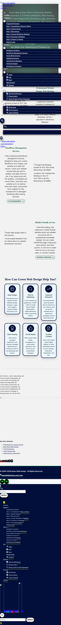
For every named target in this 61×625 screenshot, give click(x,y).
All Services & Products (13, 66)
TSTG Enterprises (8, 449)
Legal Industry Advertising (11, 453)
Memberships (10, 82)
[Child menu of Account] (4, 105)
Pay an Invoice (13, 110)
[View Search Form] (2, 120)
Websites (6, 507)
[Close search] (2, 615)
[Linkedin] (5, 461)
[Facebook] (9, 461)
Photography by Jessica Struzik (13, 444)
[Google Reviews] (1, 461)
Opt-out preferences (15, 93)
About (10, 75)
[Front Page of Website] (32, 13)
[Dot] (2, 612)
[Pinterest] (7, 461)
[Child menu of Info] (4, 72)
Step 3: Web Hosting (12, 31)
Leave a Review (13, 112)
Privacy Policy (13, 96)
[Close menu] (0, 486)
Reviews (11, 85)
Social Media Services (13, 56)
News (10, 80)
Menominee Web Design (11, 447)
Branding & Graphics (13, 50)
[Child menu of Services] (4, 48)
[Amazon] (20, 612)
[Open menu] (1, 138)
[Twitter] (8, 612)
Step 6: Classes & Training (14, 39)
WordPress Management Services (17, 53)
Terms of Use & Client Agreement (19, 99)
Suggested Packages (12, 23)
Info (4, 544)
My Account (12, 107)
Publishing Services (12, 58)
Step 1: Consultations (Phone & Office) (18, 26)
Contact (6, 115)
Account (5, 569)
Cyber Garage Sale (9, 451)
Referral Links (10, 42)
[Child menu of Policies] (4, 91)
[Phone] (23, 612)
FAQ (10, 77)
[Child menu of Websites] (4, 21)
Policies (5, 559)
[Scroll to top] (2, 481)
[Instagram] (11, 461)
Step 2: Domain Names (13, 29)
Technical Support (12, 63)
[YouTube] (3, 461)
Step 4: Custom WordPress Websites (18, 34)
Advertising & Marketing (14, 61)
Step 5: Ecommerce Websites (15, 37)
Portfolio (6, 15)
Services (5, 527)
